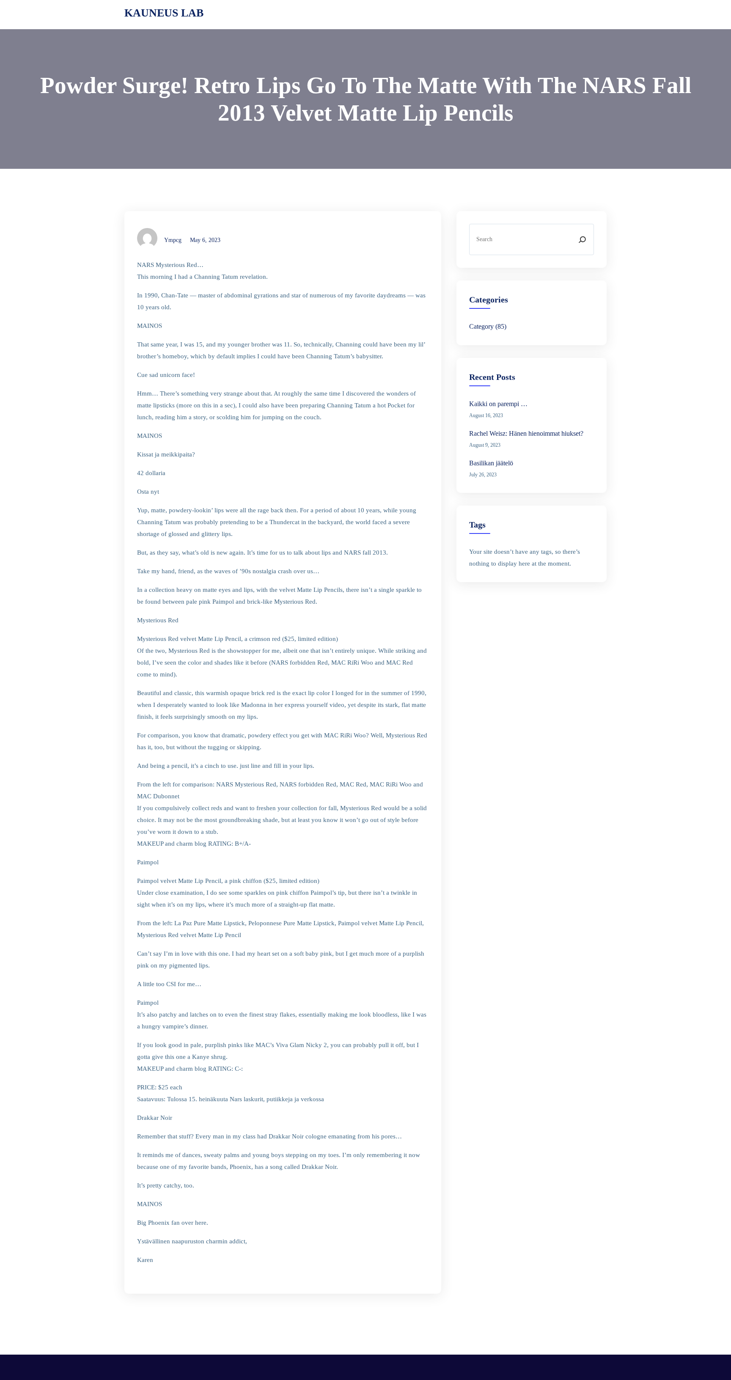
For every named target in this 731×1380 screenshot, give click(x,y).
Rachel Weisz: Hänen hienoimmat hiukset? (526, 433)
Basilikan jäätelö (491, 463)
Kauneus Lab (163, 13)
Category (481, 326)
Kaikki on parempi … (498, 403)
